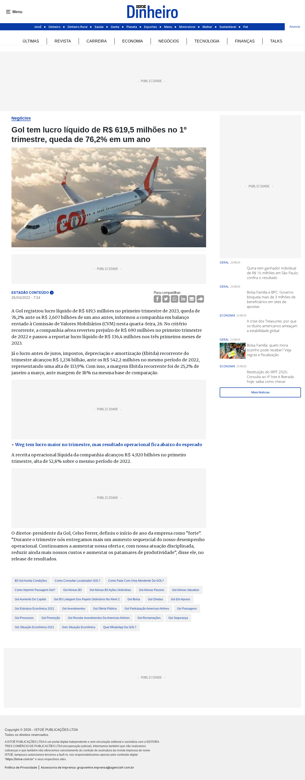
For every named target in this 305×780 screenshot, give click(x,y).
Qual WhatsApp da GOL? (119, 627)
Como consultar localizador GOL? (77, 580)
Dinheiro (55, 27)
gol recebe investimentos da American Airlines (99, 618)
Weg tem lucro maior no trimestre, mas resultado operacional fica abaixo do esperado (108, 444)
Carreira (96, 41)
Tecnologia (206, 41)
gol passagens (187, 608)
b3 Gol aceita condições (31, 580)
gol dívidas (155, 599)
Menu (168, 27)
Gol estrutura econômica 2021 (34, 608)
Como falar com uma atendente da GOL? (136, 580)
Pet (245, 27)
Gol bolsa (133, 599)
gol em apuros (180, 599)
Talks (276, 41)
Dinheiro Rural (77, 27)
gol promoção (50, 618)
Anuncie (295, 26)
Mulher (207, 27)
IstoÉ (38, 27)
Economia (132, 41)
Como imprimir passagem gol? (35, 590)
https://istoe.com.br (19, 759)
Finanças (245, 41)
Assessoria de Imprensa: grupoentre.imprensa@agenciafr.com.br (87, 767)
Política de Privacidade (21, 767)
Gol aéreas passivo (151, 590)
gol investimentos (73, 608)
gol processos (24, 618)
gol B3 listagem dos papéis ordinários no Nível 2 (87, 599)
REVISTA (63, 41)
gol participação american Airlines (147, 608)
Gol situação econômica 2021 (34, 627)
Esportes (150, 27)
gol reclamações (149, 618)
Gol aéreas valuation (185, 590)
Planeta (132, 27)
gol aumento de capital (30, 599)
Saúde (99, 27)
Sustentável (227, 27)
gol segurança (178, 618)
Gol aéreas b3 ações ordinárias (110, 590)
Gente (115, 27)
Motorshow (187, 27)
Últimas (31, 41)
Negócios (168, 41)
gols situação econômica (78, 627)
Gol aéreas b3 (72, 590)
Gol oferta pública (105, 608)
